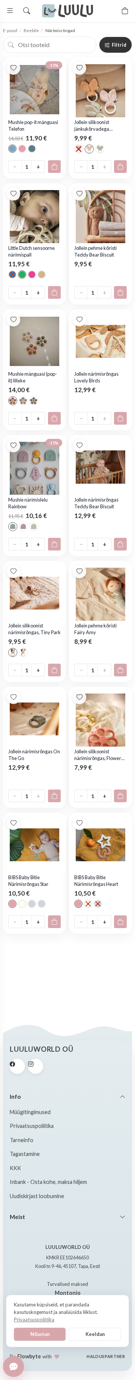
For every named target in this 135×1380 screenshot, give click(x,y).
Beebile (31, 30)
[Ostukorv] (125, 11)
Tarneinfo (21, 1140)
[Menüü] (10, 11)
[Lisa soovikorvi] (13, 68)
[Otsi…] (27, 11)
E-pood (10, 30)
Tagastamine (25, 1154)
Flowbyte (29, 1356)
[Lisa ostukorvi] (54, 166)
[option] (12, 149)
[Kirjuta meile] (13, 1366)
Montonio (68, 1293)
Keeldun (95, 1334)
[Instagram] (35, 1066)
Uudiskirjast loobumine (37, 1196)
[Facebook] (17, 1066)
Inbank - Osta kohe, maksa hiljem (48, 1182)
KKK (15, 1168)
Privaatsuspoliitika (32, 1126)
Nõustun (40, 1334)
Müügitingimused (30, 1112)
